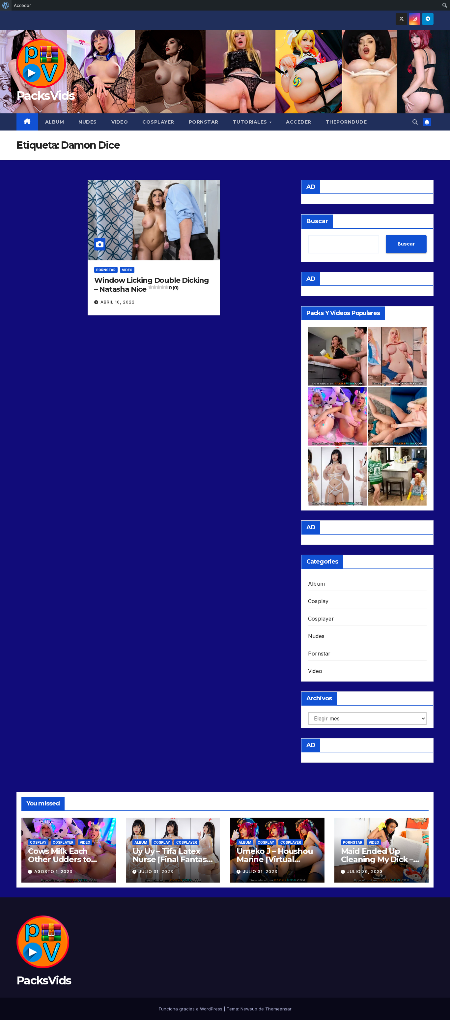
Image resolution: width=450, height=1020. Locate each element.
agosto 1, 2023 (53, 871)
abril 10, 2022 (117, 302)
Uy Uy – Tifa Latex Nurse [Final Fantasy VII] (171, 859)
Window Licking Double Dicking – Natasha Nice (151, 284)
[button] (415, 122)
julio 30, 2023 (365, 871)
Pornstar (203, 122)
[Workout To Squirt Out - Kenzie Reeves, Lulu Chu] (397, 416)
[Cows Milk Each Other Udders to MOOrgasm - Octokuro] (337, 416)
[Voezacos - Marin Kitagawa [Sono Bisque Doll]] (397, 356)
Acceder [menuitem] (22, 5)
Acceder (298, 122)
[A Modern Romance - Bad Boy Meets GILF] (397, 476)
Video (119, 122)
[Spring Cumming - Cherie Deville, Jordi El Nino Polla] (337, 356)
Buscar (317, 221)
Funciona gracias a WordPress (191, 1008)
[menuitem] (6, 5)
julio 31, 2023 (156, 871)
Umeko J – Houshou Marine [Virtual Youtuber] (275, 859)
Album (54, 122)
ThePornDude (346, 122)
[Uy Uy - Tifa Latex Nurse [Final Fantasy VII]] (337, 476)
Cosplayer (158, 122)
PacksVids (45, 95)
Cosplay (318, 601)
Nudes (87, 122)
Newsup (248, 1008)
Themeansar (278, 1008)
